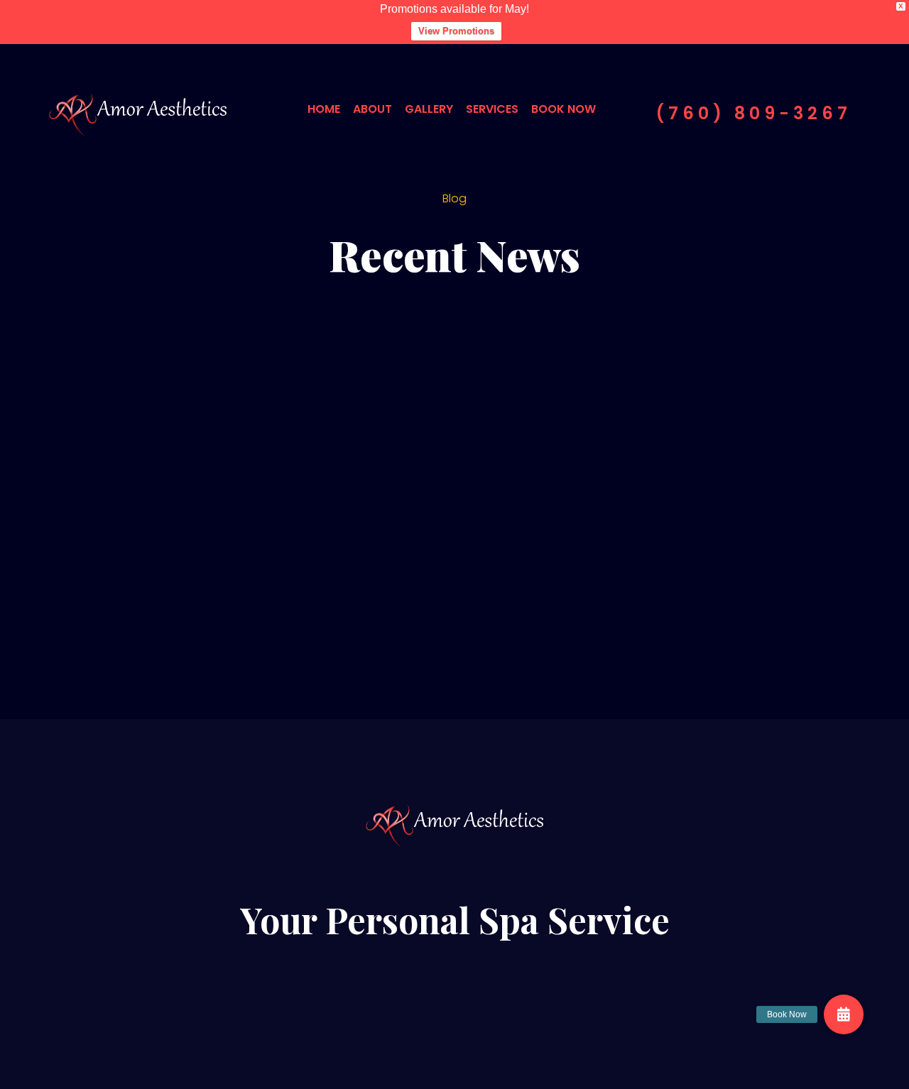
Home (323, 109)
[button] (844, 1014)
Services (492, 109)
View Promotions (456, 31)
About (372, 109)
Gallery (429, 109)
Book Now (563, 109)
